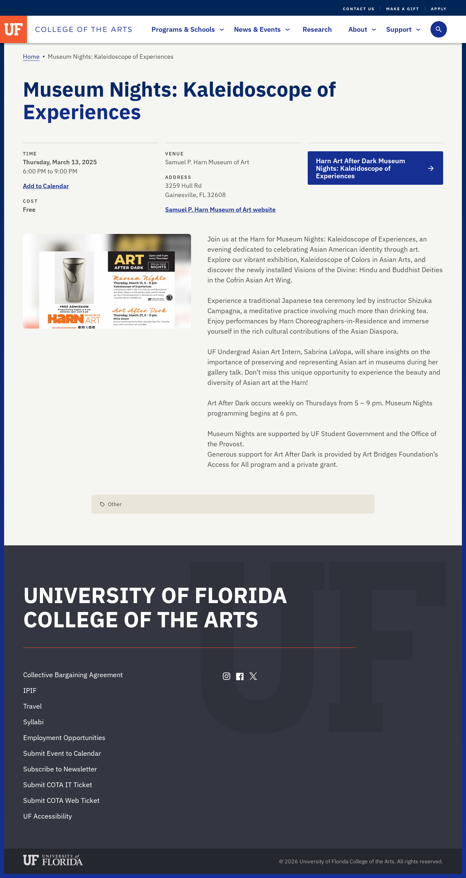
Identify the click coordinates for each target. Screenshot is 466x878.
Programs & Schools (183, 29)
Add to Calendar (46, 186)
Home (31, 56)
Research (317, 29)
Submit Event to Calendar (62, 753)
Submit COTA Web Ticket (61, 800)
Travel (32, 706)
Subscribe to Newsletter (60, 769)
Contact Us (359, 8)
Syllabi (33, 721)
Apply (439, 8)
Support (398, 29)
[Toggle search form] (439, 29)
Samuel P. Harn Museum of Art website (220, 209)
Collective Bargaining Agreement (73, 674)
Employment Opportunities (64, 737)
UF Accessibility (47, 816)
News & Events (257, 29)
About (357, 29)
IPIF (30, 690)
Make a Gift (402, 8)
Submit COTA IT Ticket (57, 784)
